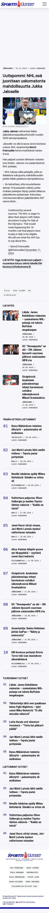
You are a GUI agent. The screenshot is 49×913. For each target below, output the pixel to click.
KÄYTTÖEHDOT (8, 904)
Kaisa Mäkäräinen (16, 877)
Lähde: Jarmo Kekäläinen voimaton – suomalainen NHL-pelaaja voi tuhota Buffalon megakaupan (34, 321)
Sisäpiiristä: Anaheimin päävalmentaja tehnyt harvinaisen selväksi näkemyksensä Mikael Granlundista (33, 387)
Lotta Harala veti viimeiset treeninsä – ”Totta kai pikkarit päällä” (26, 725)
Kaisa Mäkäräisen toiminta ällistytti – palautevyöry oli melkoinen (26, 429)
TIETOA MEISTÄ (8, 902)
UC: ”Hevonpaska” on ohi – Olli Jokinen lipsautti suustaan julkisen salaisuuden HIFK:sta (34, 353)
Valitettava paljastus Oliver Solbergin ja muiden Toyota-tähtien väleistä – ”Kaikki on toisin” (27, 503)
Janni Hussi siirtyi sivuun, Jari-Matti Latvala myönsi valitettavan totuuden (26, 529)
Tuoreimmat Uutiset (15, 678)
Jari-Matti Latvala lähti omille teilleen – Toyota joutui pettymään (28, 453)
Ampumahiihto (32, 872)
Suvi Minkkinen (16, 868)
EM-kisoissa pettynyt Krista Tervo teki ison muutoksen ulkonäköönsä (27, 656)
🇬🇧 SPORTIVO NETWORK (25, 902)
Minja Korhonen (17, 872)
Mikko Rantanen (32, 882)
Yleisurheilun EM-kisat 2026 (24, 886)
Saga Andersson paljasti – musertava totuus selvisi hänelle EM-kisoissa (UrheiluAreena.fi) (23, 263)
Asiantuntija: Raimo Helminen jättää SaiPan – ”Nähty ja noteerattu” (28, 632)
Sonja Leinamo (32, 868)
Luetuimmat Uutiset (15, 767)
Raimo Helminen (16, 882)
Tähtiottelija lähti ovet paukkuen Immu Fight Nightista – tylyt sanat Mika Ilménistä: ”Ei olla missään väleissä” (27, 709)
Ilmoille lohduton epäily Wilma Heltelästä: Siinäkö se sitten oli (28, 477)
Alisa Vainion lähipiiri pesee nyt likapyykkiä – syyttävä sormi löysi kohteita (27, 553)
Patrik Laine (33, 877)
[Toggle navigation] (44, 4)
